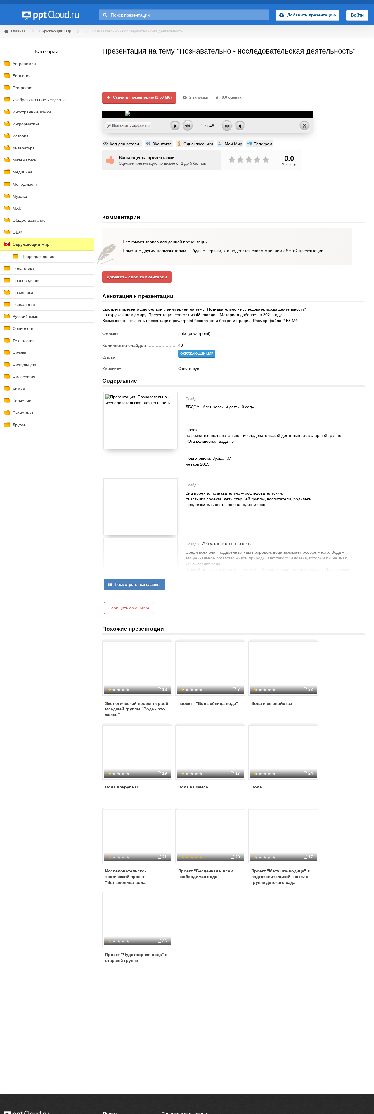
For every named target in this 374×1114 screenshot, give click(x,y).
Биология (22, 75)
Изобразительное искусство (39, 99)
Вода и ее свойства (271, 703)
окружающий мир (196, 353)
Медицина (22, 172)
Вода (256, 787)
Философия (24, 376)
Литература (24, 148)
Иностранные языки (32, 112)
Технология (24, 340)
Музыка (20, 196)
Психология (24, 304)
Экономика (23, 413)
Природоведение (37, 256)
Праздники (23, 292)
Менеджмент (25, 184)
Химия (19, 388)
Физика (19, 352)
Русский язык (25, 316)
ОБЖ (17, 232)
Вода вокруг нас (122, 787)
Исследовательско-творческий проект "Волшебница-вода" (126, 877)
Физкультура (24, 364)
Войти (357, 15)
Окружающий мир (31, 244)
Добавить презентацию (311, 15)
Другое (19, 425)
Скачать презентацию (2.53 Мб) (142, 97)
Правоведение (27, 280)
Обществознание (29, 220)
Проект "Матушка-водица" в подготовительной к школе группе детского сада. (280, 877)
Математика (24, 160)
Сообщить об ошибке (128, 608)
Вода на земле (193, 787)
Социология (24, 328)
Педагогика (23, 268)
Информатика (26, 124)
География (23, 87)
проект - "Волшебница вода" (208, 703)
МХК (17, 208)
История (21, 136)
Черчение (22, 400)
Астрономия (24, 63)
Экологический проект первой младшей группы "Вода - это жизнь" (136, 709)
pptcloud (50, 14)
